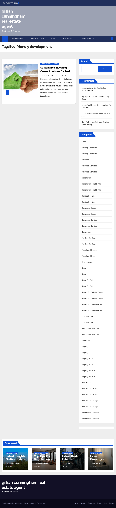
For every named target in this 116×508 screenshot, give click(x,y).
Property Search (88, 371)
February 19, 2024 (50, 75)
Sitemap (111, 503)
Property (84, 346)
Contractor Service (89, 220)
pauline (64, 75)
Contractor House (88, 208)
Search (84, 61)
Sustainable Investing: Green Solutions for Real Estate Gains (55, 71)
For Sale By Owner (89, 238)
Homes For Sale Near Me (91, 304)
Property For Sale (88, 358)
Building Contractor (89, 148)
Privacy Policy (102, 503)
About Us (83, 503)
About (83, 142)
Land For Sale (87, 316)
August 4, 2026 (13, 463)
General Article (87, 262)
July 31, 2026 (69, 463)
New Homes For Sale (90, 328)
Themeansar (41, 503)
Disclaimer (91, 503)
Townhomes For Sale (90, 413)
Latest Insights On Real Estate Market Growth (16, 459)
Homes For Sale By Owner (49, 63)
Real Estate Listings (89, 401)
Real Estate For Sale (90, 389)
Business (85, 160)
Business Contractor (89, 166)
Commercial (17, 39)
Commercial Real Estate (91, 184)
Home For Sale (87, 280)
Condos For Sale (88, 196)
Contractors (37, 39)
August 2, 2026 (42, 463)
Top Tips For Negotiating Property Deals (44, 459)
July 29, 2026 (97, 463)
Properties (69, 39)
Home (54, 39)
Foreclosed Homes (89, 250)
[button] (108, 39)
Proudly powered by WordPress (12, 503)
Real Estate (87, 39)
